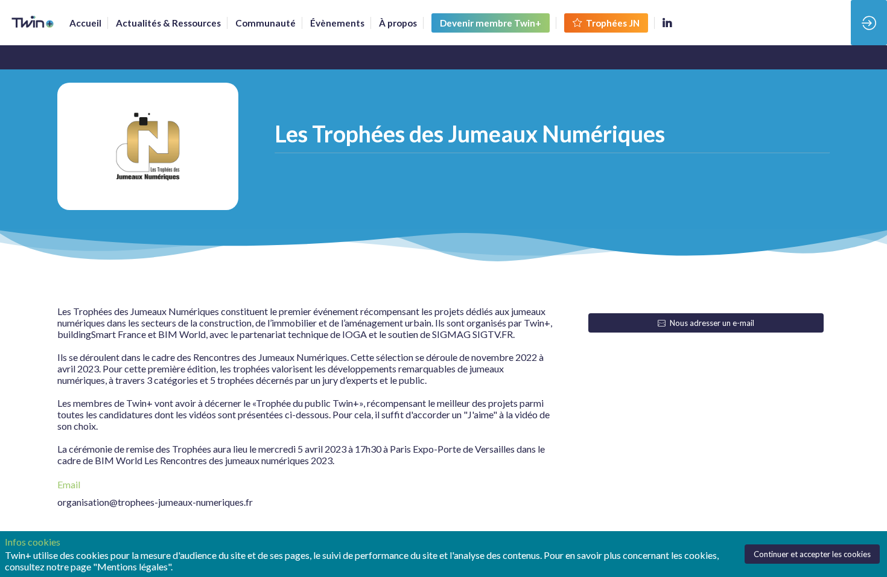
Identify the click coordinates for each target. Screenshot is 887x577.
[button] (490, 23)
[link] (85, 23)
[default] (265, 23)
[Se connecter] (869, 22)
